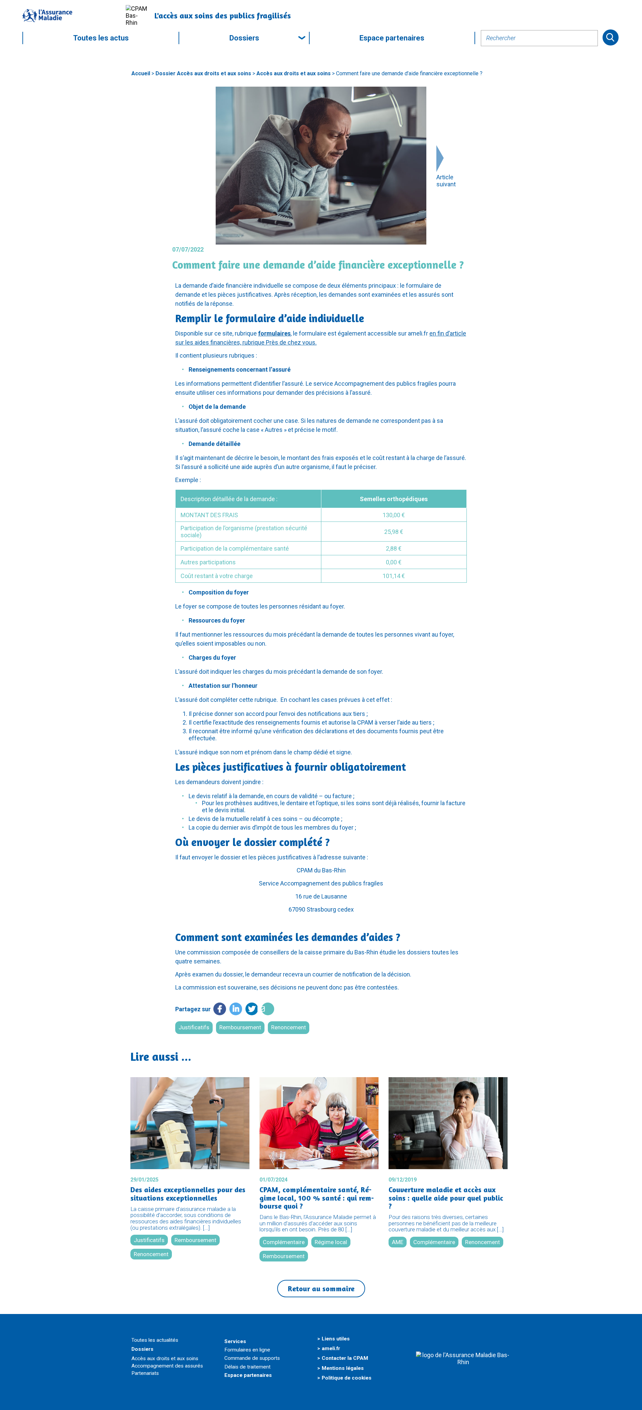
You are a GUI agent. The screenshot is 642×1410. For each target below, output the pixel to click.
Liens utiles (336, 1339)
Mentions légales (343, 1368)
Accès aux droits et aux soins (293, 73)
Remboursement (240, 1027)
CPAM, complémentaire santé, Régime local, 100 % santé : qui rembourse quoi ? (316, 1198)
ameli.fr (331, 1348)
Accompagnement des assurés (167, 1366)
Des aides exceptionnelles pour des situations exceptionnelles (187, 1194)
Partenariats (145, 1373)
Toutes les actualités (154, 1340)
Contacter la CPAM (345, 1358)
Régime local (331, 1242)
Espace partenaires (391, 38)
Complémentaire (284, 1242)
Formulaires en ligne (247, 1350)
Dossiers (244, 38)
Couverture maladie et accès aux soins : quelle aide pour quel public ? (446, 1198)
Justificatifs (194, 1027)
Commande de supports (252, 1358)
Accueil (140, 73)
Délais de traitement (247, 1367)
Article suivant (446, 181)
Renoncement (288, 1027)
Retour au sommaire (321, 1288)
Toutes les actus (101, 38)
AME (397, 1242)
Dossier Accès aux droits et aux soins (203, 73)
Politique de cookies (346, 1378)
